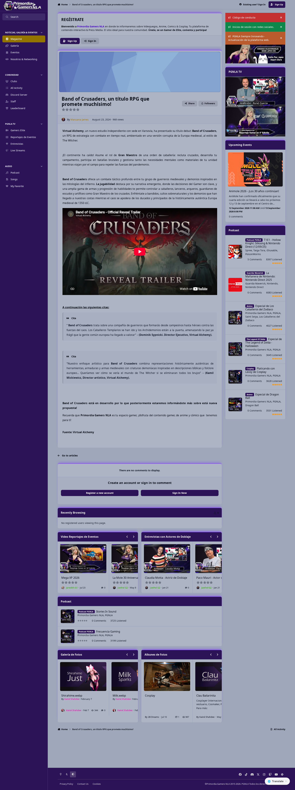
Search (14, 16)
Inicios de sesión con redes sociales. (253, 27)
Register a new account (100, 492)
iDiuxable (271, 250)
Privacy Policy (66, 783)
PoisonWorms (253, 254)
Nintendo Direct (254, 287)
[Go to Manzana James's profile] (63, 119)
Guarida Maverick (255, 283)
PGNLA (109, 615)
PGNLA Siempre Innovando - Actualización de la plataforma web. (248, 38)
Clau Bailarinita (154, 695)
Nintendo (272, 283)
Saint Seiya (251, 316)
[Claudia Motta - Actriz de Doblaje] (255, 121)
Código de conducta (244, 17)
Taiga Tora (259, 250)
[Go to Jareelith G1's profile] (114, 587)
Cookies (97, 783)
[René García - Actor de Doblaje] (255, 92)
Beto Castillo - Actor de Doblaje (216, 578)
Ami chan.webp (122, 695)
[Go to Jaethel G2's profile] (62, 587)
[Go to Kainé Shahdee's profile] (62, 710)
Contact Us (82, 783)
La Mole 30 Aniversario (75, 578)
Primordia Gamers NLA (91, 615)
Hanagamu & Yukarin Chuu (213, 695)
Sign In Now (179, 492)
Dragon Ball (252, 405)
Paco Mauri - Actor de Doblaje (164, 578)
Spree (248, 250)
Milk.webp (68, 695)
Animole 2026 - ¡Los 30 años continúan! (254, 191)
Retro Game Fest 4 (124, 578)
